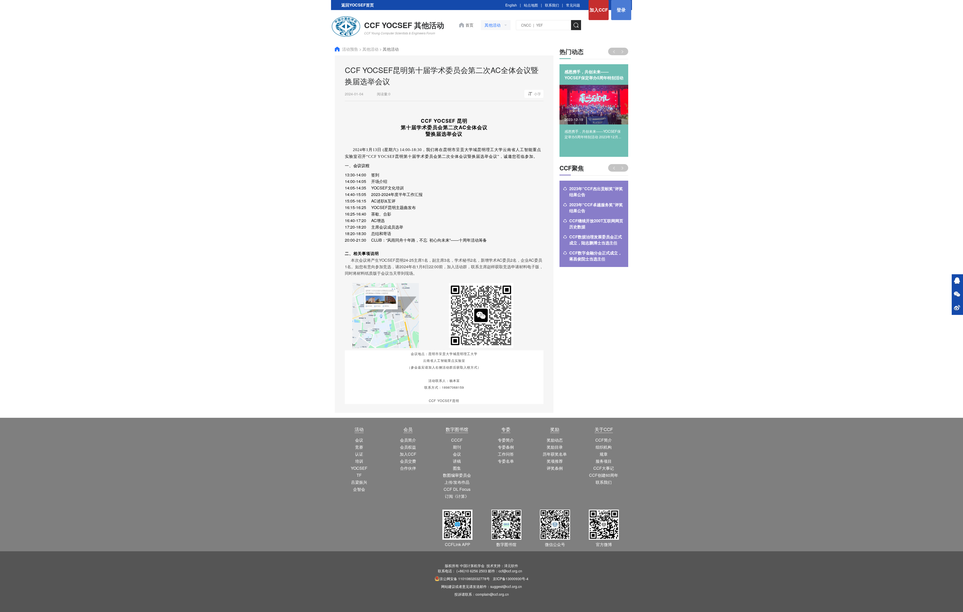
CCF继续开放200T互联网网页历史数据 (596, 224)
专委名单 (506, 461)
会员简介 (408, 440)
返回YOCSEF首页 (357, 5)
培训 (359, 461)
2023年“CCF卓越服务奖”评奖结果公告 (596, 208)
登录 (621, 10)
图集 (457, 468)
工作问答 (506, 454)
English (511, 5)
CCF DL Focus (457, 489)
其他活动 (370, 49)
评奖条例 (555, 468)
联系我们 (552, 5)
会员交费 (408, 461)
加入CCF (599, 10)
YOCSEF (359, 468)
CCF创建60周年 (603, 475)
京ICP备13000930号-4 (510, 578)
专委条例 (506, 447)
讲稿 (457, 461)
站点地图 (531, 5)
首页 (469, 25)
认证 (359, 454)
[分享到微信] (957, 294)
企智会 (359, 489)
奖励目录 (555, 447)
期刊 (457, 447)
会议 (359, 440)
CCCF (457, 440)
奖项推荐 (555, 461)
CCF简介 (603, 440)
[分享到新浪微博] (957, 308)
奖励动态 (555, 440)
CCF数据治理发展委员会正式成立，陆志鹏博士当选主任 (595, 240)
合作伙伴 (408, 468)
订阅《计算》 (457, 496)
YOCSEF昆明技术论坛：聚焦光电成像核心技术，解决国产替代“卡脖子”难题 (593, 75)
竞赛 (359, 447)
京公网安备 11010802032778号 (465, 578)
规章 (604, 454)
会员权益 (408, 447)
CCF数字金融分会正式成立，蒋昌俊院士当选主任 (595, 256)
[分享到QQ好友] (957, 281)
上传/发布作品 (456, 482)
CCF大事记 (603, 468)
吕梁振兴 (359, 482)
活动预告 (350, 49)
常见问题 (573, 5)
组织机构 (604, 447)
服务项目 (604, 461)
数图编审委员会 (457, 475)
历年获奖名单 (555, 454)
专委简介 (506, 440)
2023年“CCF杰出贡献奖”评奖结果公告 (596, 191)
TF (359, 475)
